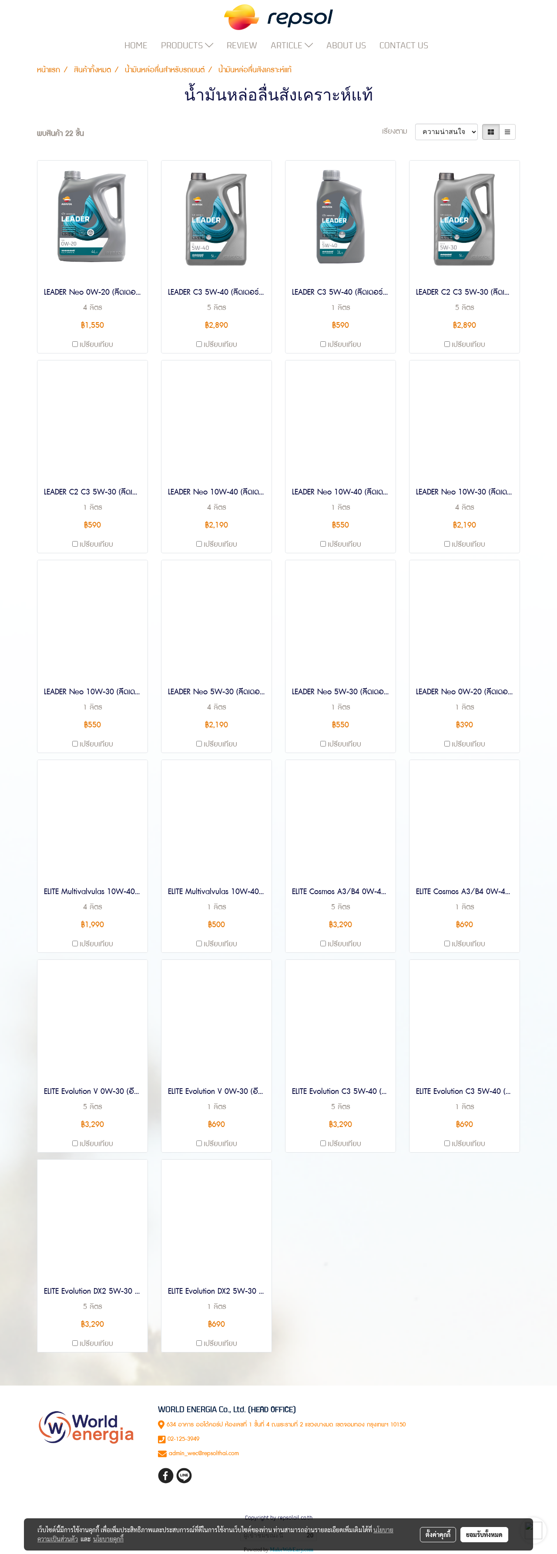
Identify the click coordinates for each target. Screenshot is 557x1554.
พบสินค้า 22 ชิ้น (60, 133)
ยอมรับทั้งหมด (484, 1534)
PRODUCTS (183, 45)
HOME (136, 45)
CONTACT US (403, 45)
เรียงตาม (398, 131)
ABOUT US (346, 45)
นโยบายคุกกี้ (108, 1539)
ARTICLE (288, 45)
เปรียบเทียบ (96, 345)
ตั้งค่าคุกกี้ (438, 1534)
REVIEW (242, 45)
